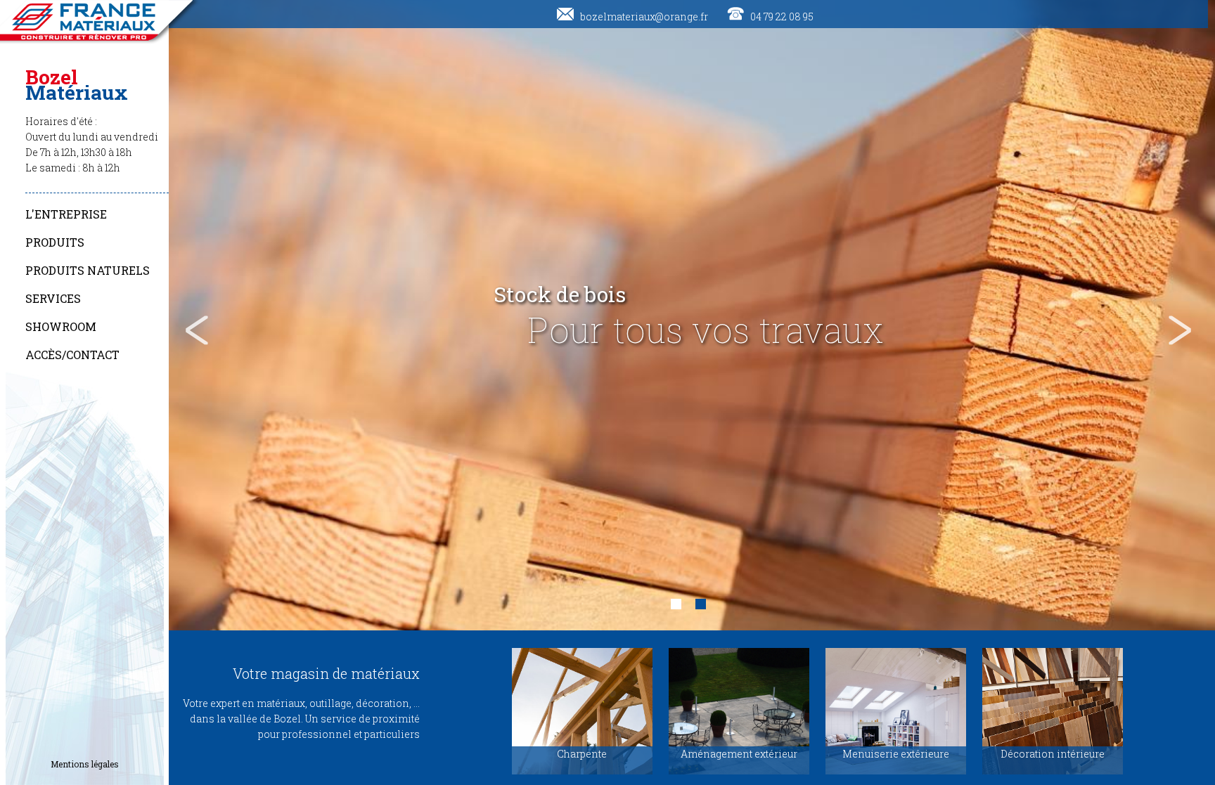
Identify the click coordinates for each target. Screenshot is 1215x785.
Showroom (60, 326)
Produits (54, 242)
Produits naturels (87, 270)
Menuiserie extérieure (895, 753)
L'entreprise (66, 214)
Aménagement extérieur (739, 753)
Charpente (582, 753)
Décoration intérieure (1053, 753)
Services (53, 298)
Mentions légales (85, 764)
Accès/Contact (72, 354)
